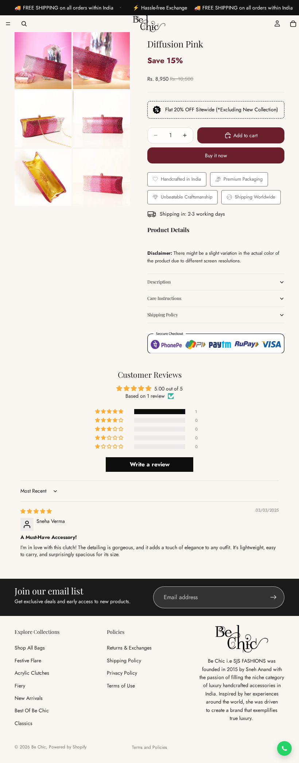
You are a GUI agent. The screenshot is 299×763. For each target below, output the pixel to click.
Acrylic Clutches (32, 673)
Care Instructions (164, 298)
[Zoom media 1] (43, 60)
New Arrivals (29, 698)
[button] (109, 411)
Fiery (20, 685)
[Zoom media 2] (101, 60)
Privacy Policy (122, 673)
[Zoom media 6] (101, 177)
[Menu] (8, 23)
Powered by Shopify (67, 747)
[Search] (24, 24)
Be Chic (38, 747)
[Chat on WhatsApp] (284, 748)
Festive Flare (28, 660)
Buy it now (216, 155)
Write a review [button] (150, 464)
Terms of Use (121, 685)
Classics (23, 723)
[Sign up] (273, 597)
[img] (36, 511)
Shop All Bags (30, 647)
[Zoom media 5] (43, 177)
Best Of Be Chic (32, 710)
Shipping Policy (162, 314)
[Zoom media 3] (43, 118)
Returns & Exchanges (129, 647)
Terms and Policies (149, 747)
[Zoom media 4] (101, 118)
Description (159, 282)
